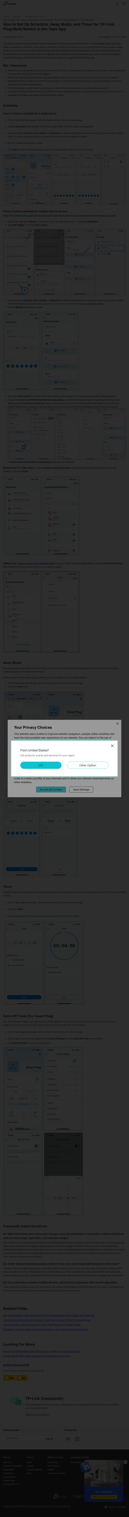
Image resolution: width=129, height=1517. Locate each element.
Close (112, 745)
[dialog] (64, 758)
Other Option (87, 765)
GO (41, 765)
